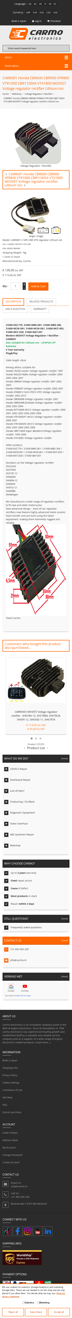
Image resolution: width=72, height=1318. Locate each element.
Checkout (55, 21)
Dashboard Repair (20, 779)
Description (13, 301)
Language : (21, 3)
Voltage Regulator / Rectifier (38, 94)
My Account (9, 1147)
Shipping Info (10, 1067)
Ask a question (15, 309)
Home (6, 94)
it (45, 4)
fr (50, 4)
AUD (42, 12)
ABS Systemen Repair (22, 834)
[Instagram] (27, 1231)
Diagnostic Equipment (22, 812)
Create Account (11, 1162)
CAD (49, 12)
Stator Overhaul (19, 823)
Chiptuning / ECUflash (22, 801)
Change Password (12, 1155)
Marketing (44, 1302)
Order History (10, 1132)
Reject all (13, 1312)
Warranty (39, 309)
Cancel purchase (12, 1112)
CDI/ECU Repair (18, 768)
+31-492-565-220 (19, 949)
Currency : (18, 12)
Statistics (29, 1302)
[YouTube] (37, 1231)
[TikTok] (7, 1231)
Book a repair (10, 1060)
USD (55, 12)
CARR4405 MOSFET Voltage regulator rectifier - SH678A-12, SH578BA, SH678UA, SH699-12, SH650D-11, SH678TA (36, 715)
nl (35, 4)
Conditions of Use (12, 1090)
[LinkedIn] (47, 1231)
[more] (64, 758)
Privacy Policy (10, 1075)
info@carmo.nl (18, 960)
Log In (38, 21)
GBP (28, 12)
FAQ (5, 1104)
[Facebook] (17, 1231)
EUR (35, 12)
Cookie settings (11, 1082)
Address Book (10, 1140)
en (30, 4)
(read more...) (43, 1042)
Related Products (41, 301)
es (55, 4)
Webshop (16, 94)
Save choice (36, 1312)
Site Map (7, 1097)
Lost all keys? (17, 790)
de (40, 4)
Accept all (59, 1312)
